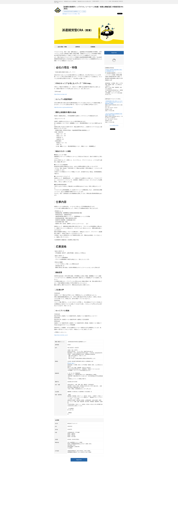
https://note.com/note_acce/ (61, 335)
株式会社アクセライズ (58, 1)
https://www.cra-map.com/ (60, 94)
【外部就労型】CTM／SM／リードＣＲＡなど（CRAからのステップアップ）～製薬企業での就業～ (114, 92)
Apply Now (79, 459)
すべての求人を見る (114, 114)
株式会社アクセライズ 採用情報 (70, 1)
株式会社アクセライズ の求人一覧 (84, 1)
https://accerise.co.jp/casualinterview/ (63, 107)
